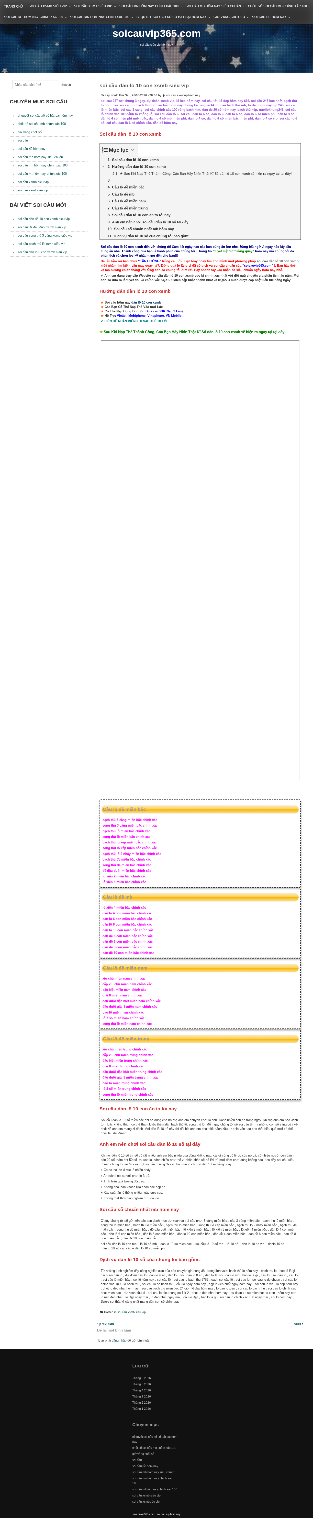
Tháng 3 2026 (141, 1396)
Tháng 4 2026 (141, 1390)
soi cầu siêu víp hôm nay (183, 95)
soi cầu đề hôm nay (269, 17)
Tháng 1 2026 (141, 1408)
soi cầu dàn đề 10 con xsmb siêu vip (44, 219)
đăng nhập (119, 1340)
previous (106, 1324)
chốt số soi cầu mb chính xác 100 (277, 6)
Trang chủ (13, 6)
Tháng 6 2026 (141, 1378)
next (298, 1324)
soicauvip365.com (156, 33)
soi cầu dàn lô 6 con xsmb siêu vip (42, 252)
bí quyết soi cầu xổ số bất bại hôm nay (171, 17)
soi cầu (23, 140)
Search (66, 85)
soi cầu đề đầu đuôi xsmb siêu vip (42, 227)
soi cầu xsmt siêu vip (93, 6)
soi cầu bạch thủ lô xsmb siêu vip (41, 244)
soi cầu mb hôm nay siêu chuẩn (213, 6)
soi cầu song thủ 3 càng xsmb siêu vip (45, 235)
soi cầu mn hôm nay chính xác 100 (149, 6)
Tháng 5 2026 (141, 1384)
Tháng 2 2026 (141, 1402)
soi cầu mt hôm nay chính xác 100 (33, 17)
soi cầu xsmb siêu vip (48, 6)
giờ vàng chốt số (229, 17)
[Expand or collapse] (133, 150)
